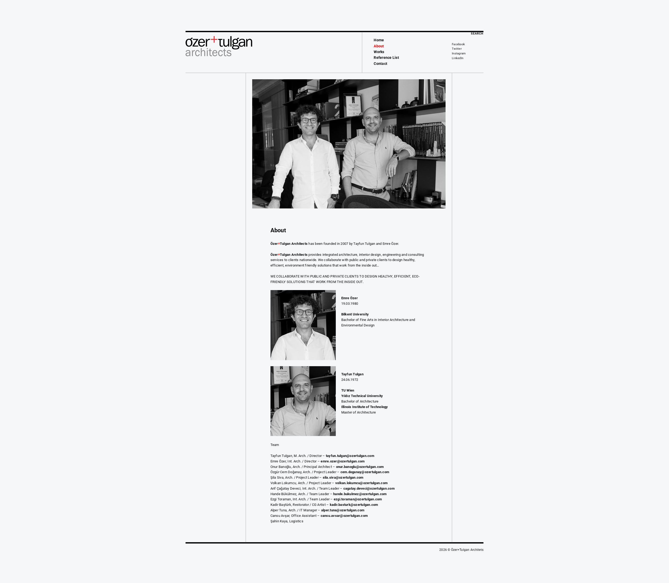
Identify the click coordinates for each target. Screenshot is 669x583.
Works (379, 52)
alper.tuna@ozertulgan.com (342, 510)
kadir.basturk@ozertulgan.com (354, 505)
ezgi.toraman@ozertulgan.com (358, 499)
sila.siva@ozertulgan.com (343, 477)
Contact (380, 63)
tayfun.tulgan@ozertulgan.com (350, 456)
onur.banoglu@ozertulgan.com (360, 467)
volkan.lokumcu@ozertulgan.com (361, 483)
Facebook (458, 44)
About (379, 46)
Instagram (459, 53)
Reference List (386, 57)
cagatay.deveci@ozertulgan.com (369, 488)
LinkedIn (457, 58)
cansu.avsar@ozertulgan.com (344, 516)
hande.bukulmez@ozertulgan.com (360, 494)
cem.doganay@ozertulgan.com (365, 472)
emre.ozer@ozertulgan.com (343, 461)
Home (379, 40)
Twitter (457, 48)
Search (477, 33)
